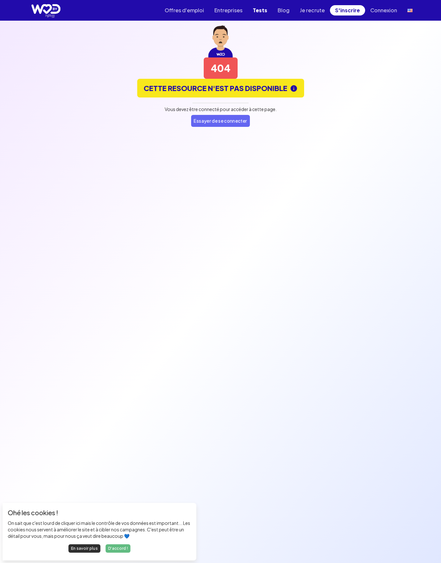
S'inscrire (347, 10)
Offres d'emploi (184, 10)
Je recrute (312, 10)
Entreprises (228, 10)
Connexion (383, 10)
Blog (284, 10)
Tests (260, 10)
